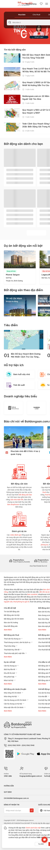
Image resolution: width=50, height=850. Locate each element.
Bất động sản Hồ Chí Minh (14, 619)
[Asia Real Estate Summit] (38, 566)
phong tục (44, 544)
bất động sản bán (25, 494)
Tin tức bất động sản (11, 611)
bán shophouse (13, 504)
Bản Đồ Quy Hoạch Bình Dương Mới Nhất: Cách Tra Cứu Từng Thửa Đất (26, 355)
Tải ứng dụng (31, 4)
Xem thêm (8, 630)
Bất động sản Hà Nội (12, 615)
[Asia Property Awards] (19, 561)
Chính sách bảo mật (33, 827)
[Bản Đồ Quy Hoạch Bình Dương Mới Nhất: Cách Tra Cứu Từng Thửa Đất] (23, 339)
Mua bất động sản (11, 626)
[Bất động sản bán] (19, 471)
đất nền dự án (44, 592)
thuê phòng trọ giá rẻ (21, 601)
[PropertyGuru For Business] (41, 561)
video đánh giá (15, 535)
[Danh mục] (47, 4)
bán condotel (32, 594)
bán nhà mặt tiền (17, 499)
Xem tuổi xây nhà (21, 374)
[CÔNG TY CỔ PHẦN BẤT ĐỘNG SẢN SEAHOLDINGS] (13, 407)
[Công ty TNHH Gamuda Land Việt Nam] (36, 407)
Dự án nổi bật (9, 662)
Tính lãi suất (19, 385)
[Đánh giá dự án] (19, 519)
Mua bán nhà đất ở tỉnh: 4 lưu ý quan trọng (25, 452)
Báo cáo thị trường (11, 622)
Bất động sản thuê (11, 635)
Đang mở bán (11, 271)
